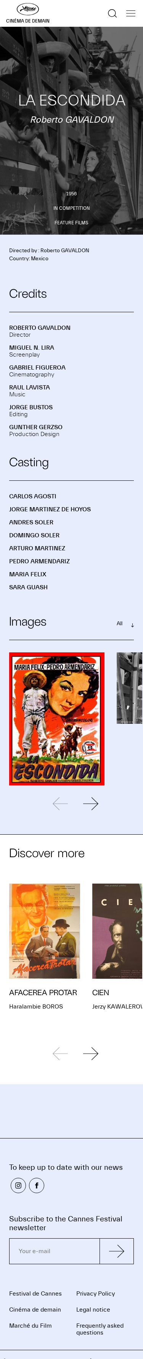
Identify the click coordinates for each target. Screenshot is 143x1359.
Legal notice (93, 1309)
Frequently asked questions (100, 1329)
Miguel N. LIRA (31, 347)
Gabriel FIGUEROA (37, 367)
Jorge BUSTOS (31, 407)
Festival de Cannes (35, 1293)
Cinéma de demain (35, 1309)
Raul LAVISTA (29, 387)
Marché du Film (30, 1325)
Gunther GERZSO (36, 427)
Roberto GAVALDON (40, 327)
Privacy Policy (95, 1293)
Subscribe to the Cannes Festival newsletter (65, 1223)
